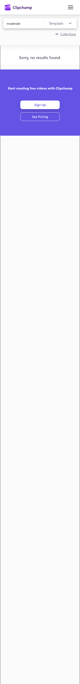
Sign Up (40, 105)
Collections (68, 34)
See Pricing (40, 116)
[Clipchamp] (18, 7)
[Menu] (70, 7)
